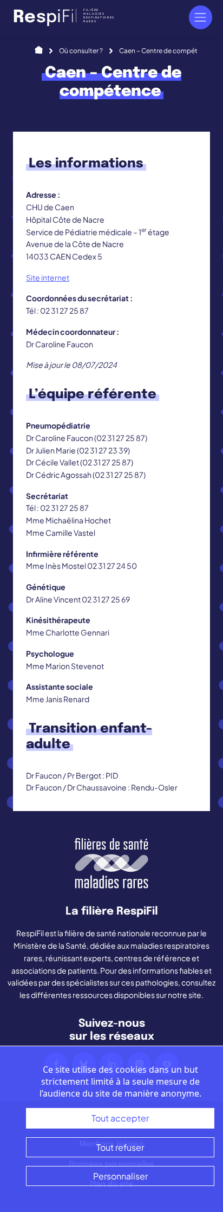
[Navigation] (200, 17)
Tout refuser (120, 1147)
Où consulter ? (81, 51)
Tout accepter (120, 1118)
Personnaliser (120, 1176)
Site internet (47, 277)
